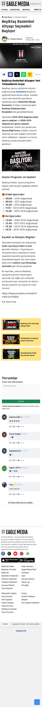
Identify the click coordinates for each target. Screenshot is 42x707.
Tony (11, 485)
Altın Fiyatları (7, 599)
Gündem (25, 572)
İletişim (25, 599)
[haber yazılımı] (21, 630)
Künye (24, 593)
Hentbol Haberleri (9, 579)
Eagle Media (7, 17)
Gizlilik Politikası (28, 596)
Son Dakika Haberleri (30, 602)
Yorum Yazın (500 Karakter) (12, 382)
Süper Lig (25, 582)
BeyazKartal (13, 451)
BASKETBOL (15, 10)
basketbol (21, 91)
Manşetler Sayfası (9, 593)
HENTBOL (26, 10)
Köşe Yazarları (27, 566)
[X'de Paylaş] (17, 74)
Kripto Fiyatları (8, 602)
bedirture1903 (14, 417)
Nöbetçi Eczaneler (9, 609)
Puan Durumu (8, 612)
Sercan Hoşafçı (15, 434)
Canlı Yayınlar (7, 588)
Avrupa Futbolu (8, 585)
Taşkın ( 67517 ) (15, 468)
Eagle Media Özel (29, 569)
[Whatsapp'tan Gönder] (23, 74)
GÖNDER (21, 401)
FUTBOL (4, 10)
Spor (24, 576)
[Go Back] (37, 702)
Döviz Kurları (7, 596)
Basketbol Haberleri (21, 17)
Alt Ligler (25, 585)
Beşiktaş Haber (8, 566)
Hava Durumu (7, 606)
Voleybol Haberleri (9, 582)
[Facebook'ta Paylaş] (10, 74)
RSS (6, 624)
